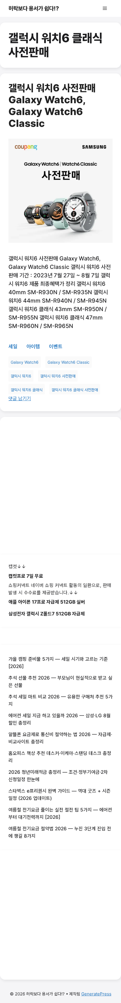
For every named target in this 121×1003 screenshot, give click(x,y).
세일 (12, 346)
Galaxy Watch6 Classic (68, 362)
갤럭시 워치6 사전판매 (57, 376)
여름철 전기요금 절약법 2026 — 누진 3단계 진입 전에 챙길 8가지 (59, 832)
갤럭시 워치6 (21, 376)
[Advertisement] (60, 485)
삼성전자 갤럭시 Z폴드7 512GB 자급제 (46, 614)
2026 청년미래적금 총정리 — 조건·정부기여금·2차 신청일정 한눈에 (58, 775)
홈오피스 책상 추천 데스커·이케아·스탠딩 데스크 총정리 (59, 756)
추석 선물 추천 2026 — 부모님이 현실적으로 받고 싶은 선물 (60, 681)
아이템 (33, 346)
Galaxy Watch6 (25, 362)
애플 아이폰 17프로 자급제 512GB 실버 (46, 602)
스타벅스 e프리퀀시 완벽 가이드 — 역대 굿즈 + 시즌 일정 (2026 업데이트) (59, 794)
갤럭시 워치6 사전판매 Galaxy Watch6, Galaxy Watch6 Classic (52, 105)
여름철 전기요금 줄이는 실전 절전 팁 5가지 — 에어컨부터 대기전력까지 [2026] (60, 813)
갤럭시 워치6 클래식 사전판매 (74, 389)
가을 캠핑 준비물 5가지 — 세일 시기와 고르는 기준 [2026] (58, 662)
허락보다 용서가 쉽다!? (33, 8)
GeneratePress (96, 994)
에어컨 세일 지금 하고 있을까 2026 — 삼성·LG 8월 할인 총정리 (59, 719)
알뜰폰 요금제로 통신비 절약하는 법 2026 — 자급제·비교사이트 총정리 (60, 738)
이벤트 (55, 346)
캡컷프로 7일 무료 (25, 576)
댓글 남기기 (19, 398)
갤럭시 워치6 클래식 (26, 389)
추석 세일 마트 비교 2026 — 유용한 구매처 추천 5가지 (60, 700)
